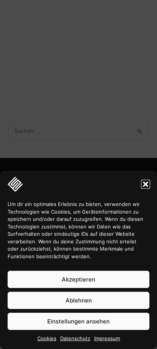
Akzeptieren (78, 279)
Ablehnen (79, 300)
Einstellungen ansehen (78, 321)
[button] (145, 184)
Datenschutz (75, 338)
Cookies (46, 338)
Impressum (107, 338)
